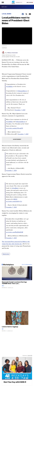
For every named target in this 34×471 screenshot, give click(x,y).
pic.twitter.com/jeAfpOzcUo (14, 201)
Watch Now (29, 2)
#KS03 (15, 199)
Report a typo (6, 254)
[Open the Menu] (2, 2)
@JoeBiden (9, 86)
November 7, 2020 (20, 110)
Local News (6, 14)
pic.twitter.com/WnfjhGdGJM (14, 232)
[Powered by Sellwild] (30, 355)
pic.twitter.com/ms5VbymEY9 (14, 128)
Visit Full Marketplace (27, 264)
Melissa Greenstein (12, 52)
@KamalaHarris (22, 91)
